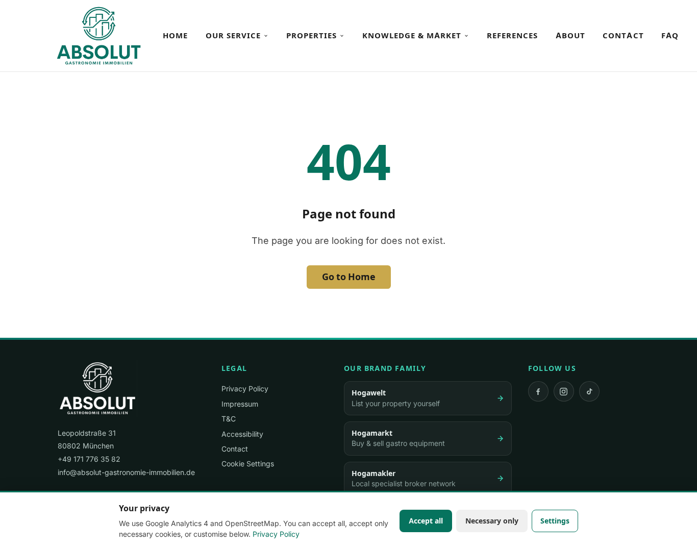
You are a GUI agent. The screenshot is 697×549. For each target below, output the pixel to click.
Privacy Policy (244, 388)
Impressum (239, 404)
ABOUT (570, 35)
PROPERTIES (311, 35)
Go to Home (349, 276)
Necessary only (491, 520)
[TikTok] (589, 391)
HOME (175, 35)
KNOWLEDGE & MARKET (412, 35)
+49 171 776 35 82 (89, 459)
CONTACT (623, 35)
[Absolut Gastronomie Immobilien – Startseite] (99, 36)
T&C (228, 418)
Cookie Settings (247, 463)
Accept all (426, 520)
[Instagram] (564, 391)
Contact (234, 448)
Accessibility (242, 434)
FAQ (670, 35)
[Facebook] (538, 391)
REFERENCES (512, 35)
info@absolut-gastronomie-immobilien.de (126, 472)
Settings (554, 520)
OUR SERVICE (233, 35)
